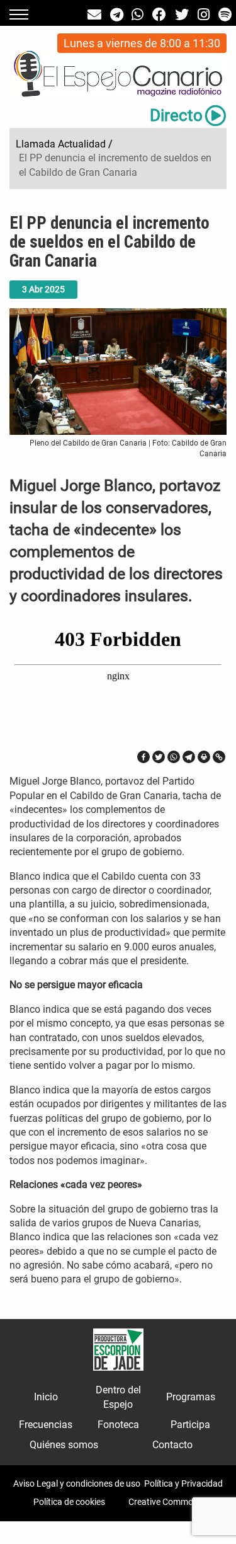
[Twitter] (158, 757)
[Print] (204, 757)
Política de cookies (69, 1502)
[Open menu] (18, 14)
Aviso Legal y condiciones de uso (76, 1483)
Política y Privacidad (183, 1483)
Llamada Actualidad (61, 144)
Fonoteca (118, 1425)
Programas (190, 1397)
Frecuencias (45, 1425)
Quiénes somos (64, 1445)
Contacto (172, 1445)
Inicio (46, 1397)
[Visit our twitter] (182, 15)
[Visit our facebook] (159, 15)
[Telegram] (189, 757)
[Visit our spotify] (225, 15)
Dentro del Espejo (118, 1397)
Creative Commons (165, 1502)
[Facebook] (143, 757)
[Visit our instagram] (203, 15)
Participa (190, 1425)
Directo (176, 115)
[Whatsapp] (173, 757)
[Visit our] (94, 15)
